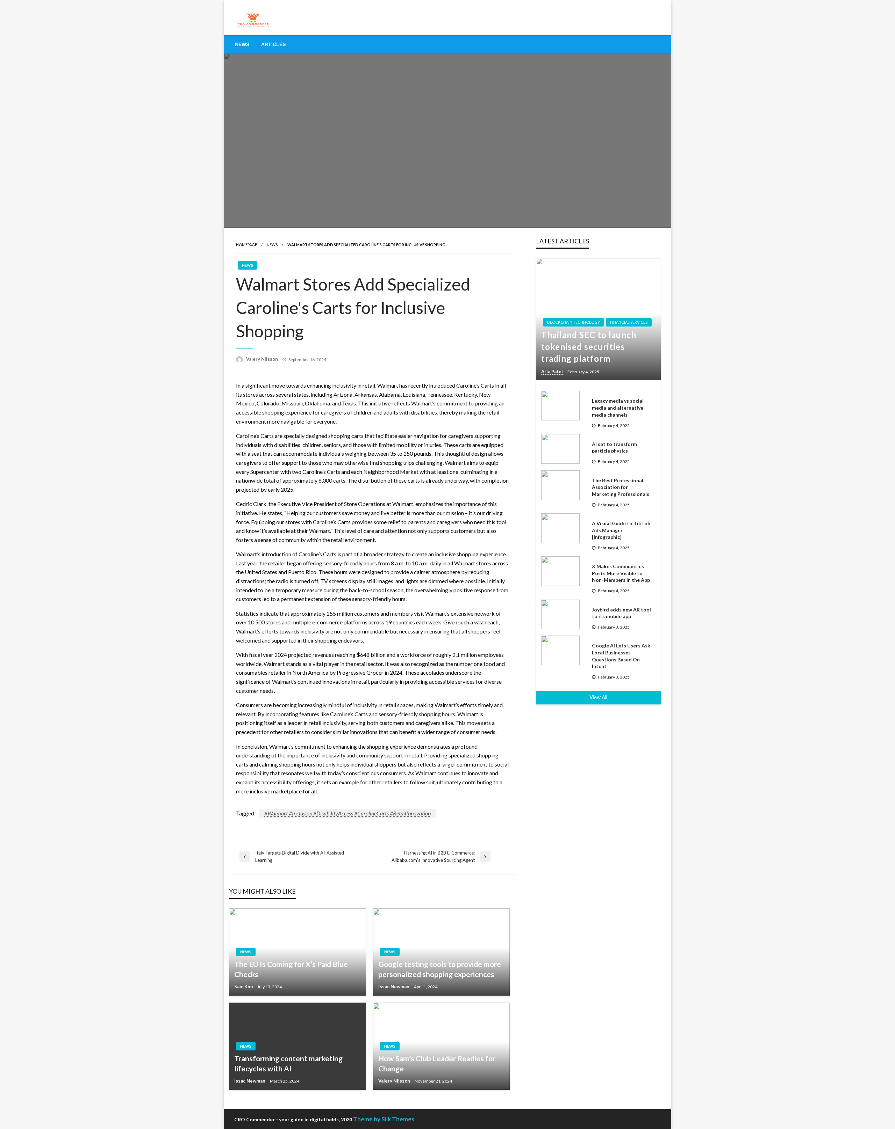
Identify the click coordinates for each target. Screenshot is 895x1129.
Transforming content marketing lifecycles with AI (288, 1063)
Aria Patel (552, 371)
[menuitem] (242, 44)
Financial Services (628, 322)
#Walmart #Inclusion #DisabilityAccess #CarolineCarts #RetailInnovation (347, 813)
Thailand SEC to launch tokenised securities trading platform (588, 346)
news (272, 244)
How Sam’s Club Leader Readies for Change (436, 1063)
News (242, 44)
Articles (273, 44)
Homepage (246, 244)
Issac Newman (394, 986)
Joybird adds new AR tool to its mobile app (621, 613)
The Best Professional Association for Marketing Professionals (620, 487)
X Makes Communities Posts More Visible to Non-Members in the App (621, 573)
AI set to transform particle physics (614, 447)
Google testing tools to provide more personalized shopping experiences (439, 969)
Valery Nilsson (262, 359)
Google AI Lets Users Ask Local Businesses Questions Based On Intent (621, 656)
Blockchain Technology (573, 322)
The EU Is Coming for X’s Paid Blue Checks (291, 969)
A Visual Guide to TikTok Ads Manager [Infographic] (621, 530)
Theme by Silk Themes (383, 1119)
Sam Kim (244, 986)
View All (598, 697)
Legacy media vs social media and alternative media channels (618, 407)
